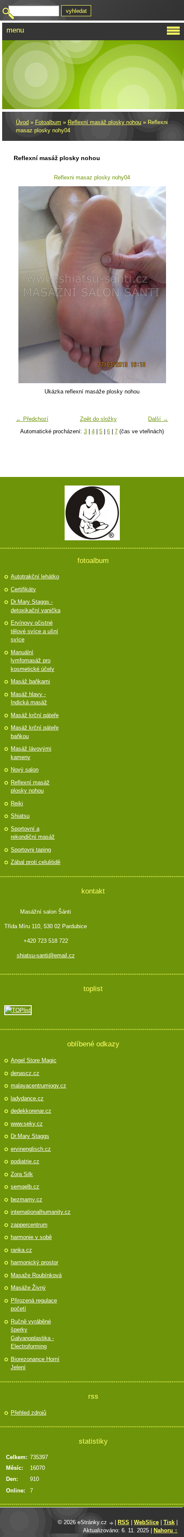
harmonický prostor (34, 1262)
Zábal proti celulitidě (35, 862)
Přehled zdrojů (28, 1412)
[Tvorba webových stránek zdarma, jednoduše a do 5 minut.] (112, 1523)
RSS (123, 1522)
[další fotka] (158, 284)
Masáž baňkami (30, 681)
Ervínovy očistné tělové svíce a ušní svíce (34, 631)
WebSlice (146, 1522)
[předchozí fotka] (25, 284)
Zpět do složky (98, 419)
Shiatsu (20, 816)
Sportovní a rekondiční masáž (33, 832)
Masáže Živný (28, 1287)
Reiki (17, 803)
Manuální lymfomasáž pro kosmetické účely (32, 660)
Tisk (169, 1522)
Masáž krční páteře (35, 715)
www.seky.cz (27, 1123)
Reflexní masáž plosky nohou (104, 122)
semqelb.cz (25, 1186)
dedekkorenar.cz (31, 1111)
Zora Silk (22, 1174)
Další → (158, 419)
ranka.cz (21, 1250)
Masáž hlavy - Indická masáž (29, 698)
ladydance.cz (27, 1098)
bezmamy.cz (26, 1199)
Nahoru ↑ (166, 1530)
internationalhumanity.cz (37, 1212)
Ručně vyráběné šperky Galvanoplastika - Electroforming (32, 1334)
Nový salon (25, 769)
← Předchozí (32, 419)
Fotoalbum (48, 122)
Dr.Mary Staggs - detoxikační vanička (35, 606)
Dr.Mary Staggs (30, 1136)
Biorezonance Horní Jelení (35, 1363)
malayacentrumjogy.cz (37, 1085)
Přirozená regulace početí (34, 1304)
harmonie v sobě (31, 1237)
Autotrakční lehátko (35, 576)
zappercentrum (29, 1224)
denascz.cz (25, 1073)
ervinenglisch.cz (31, 1149)
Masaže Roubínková (36, 1275)
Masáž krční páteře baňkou (35, 731)
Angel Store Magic (33, 1060)
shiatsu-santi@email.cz (46, 955)
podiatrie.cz (25, 1161)
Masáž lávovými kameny (31, 752)
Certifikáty (23, 589)
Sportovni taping (31, 849)
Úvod (22, 122)
